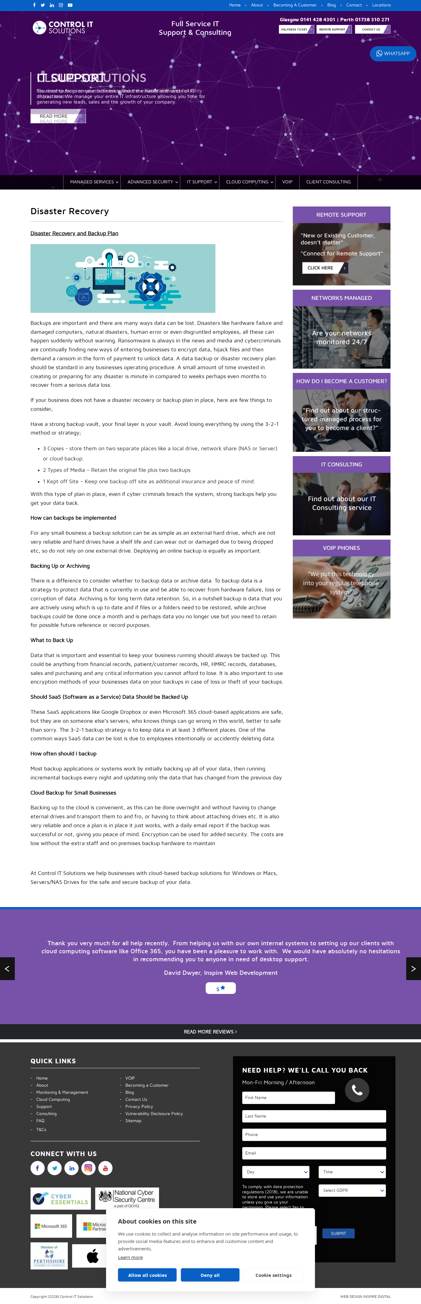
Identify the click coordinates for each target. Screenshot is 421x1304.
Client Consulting (328, 182)
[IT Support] (118, 119)
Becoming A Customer (295, 5)
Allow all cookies (147, 1275)
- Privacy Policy (136, 1107)
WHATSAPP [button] (397, 53)
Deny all (210, 1275)
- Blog (127, 1092)
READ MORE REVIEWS (209, 1031)
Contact (354, 5)
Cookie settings (273, 1275)
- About (39, 1085)
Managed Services (92, 182)
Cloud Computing (247, 182)
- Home (39, 1078)
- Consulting (44, 1114)
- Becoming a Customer (144, 1085)
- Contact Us (133, 1100)
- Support (41, 1107)
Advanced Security (150, 182)
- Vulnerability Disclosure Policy (151, 1114)
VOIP (287, 182)
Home (235, 5)
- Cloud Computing (50, 1100)
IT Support (199, 182)
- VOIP (127, 1078)
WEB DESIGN (351, 1296)
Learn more (130, 1257)
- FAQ (37, 1121)
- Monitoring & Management (59, 1092)
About (257, 5)
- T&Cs (38, 1130)
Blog (331, 5)
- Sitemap (130, 1121)
